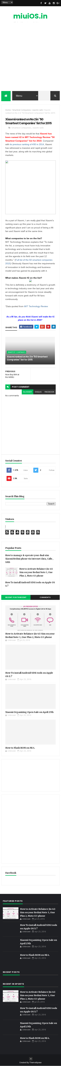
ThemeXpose (35, 1062)
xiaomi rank (37, 110)
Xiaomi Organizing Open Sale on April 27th (29, 712)
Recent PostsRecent (15, 597)
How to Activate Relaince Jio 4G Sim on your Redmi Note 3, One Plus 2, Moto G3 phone (36, 572)
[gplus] (58, 3)
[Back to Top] (31, 1059)
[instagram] (54, 3)
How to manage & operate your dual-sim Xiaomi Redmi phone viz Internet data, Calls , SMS (29, 559)
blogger (27, 392)
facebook (49, 392)
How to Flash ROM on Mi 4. (20, 747)
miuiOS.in (30, 16)
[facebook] (41, 3)
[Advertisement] (30, 57)
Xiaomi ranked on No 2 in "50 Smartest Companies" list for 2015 (27, 358)
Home (8, 110)
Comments (45, 597)
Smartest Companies (21, 110)
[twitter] (45, 3)
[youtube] (49, 3)
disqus (38, 392)
